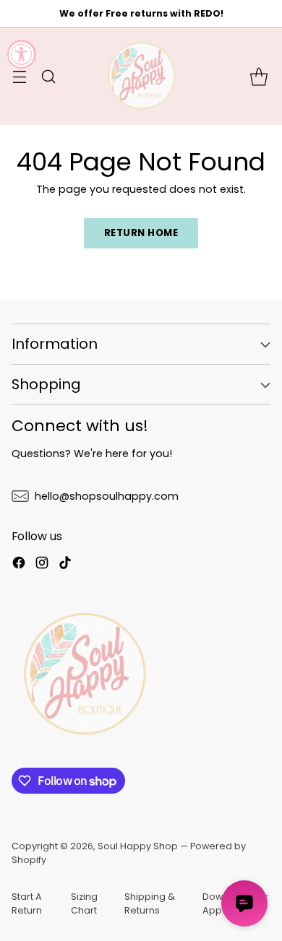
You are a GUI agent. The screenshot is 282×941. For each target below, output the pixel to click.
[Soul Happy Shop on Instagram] (42, 565)
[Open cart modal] (258, 76)
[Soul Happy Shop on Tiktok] (65, 565)
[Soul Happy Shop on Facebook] (18, 565)
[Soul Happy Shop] (141, 76)
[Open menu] (19, 76)
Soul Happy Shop (138, 846)
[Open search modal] (48, 76)
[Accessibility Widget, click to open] (21, 54)
